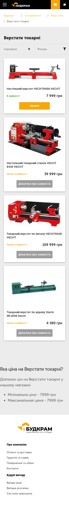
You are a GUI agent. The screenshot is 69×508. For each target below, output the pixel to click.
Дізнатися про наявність (34, 183)
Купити (34, 106)
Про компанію (16, 444)
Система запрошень (19, 493)
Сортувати (10, 49)
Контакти (12, 468)
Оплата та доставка (19, 452)
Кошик (54, 3)
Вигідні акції (14, 482)
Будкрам (19, 4)
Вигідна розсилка (17, 488)
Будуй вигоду (16, 475)
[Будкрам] (34, 427)
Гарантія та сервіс (18, 457)
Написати (64, 4)
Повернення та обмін (20, 463)
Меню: (5, 4)
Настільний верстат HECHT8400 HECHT (33, 88)
